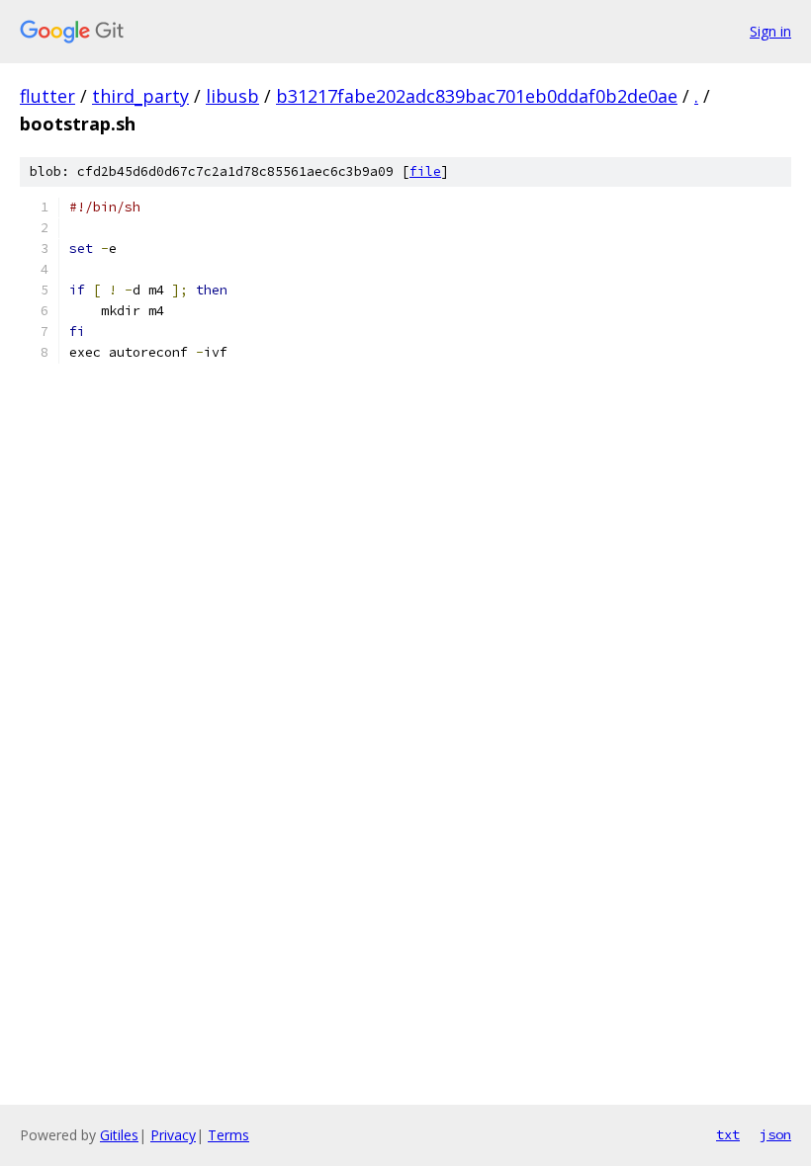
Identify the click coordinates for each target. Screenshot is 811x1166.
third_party (140, 96)
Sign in (770, 31)
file (425, 171)
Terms (228, 1134)
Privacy (173, 1134)
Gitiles (119, 1134)
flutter (47, 96)
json (775, 1134)
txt (728, 1134)
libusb (232, 96)
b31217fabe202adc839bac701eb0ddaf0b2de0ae (476, 96)
